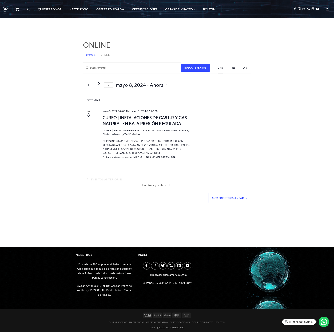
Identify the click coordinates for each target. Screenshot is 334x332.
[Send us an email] (304, 9)
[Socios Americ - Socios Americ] (5, 9)
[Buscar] (28, 9)
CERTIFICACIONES (144, 9)
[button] (324, 322)
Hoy (108, 85)
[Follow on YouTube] (317, 9)
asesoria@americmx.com (172, 274)
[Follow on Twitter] (163, 266)
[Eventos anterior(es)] (89, 85)
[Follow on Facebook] (294, 9)
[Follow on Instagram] (299, 9)
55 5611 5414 (163, 282)
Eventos (90, 54)
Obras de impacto (179, 9)
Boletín (209, 9)
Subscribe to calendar (228, 197)
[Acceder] (327, 8)
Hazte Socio (79, 9)
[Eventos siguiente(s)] (99, 84)
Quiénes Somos (49, 9)
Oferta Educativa (110, 9)
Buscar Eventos (195, 67)
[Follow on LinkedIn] (313, 9)
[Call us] (308, 9)
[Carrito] (17, 9)
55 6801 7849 (183, 282)
